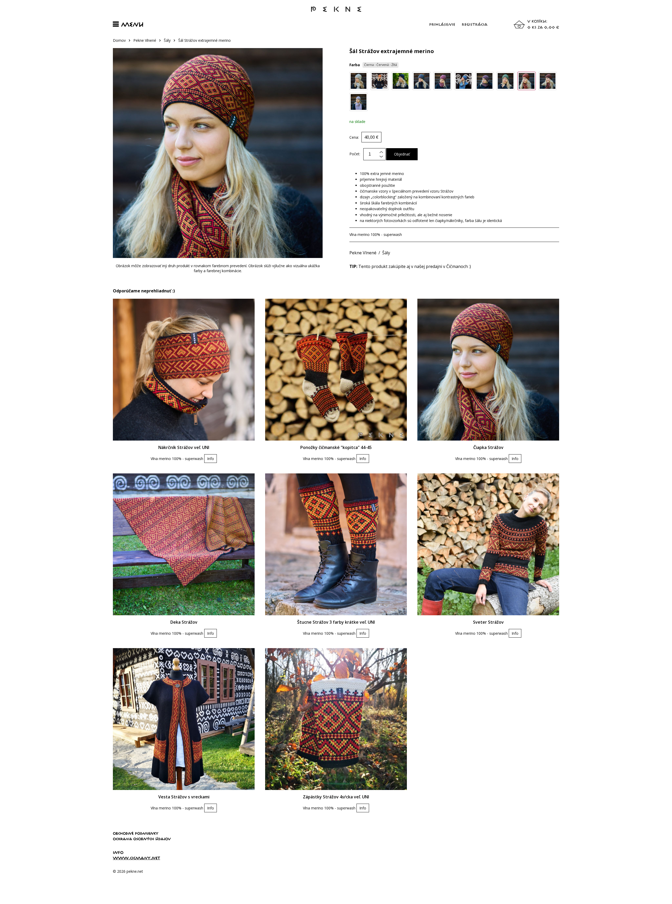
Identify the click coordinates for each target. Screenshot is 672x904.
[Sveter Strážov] (488, 544)
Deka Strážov (183, 622)
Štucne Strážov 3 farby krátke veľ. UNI (336, 622)
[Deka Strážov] (184, 544)
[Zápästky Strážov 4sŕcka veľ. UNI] (336, 719)
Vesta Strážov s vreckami (183, 797)
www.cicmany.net (136, 858)
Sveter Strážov (488, 622)
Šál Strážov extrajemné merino (204, 40)
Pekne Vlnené (144, 40)
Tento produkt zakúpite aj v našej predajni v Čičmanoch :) (410, 266)
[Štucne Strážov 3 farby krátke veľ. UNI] (336, 544)
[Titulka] (336, 11)
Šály (167, 40)
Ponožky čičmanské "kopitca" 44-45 (336, 447)
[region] (336, 43)
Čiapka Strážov (488, 447)
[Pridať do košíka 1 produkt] (381, 158)
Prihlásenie (442, 24)
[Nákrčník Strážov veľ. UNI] (184, 370)
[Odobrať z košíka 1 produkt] (381, 152)
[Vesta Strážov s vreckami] (184, 719)
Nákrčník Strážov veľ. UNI (183, 447)
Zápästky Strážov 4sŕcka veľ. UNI (336, 797)
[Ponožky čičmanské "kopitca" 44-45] (336, 370)
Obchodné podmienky (135, 833)
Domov (119, 40)
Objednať (402, 154)
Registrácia (474, 24)
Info (210, 458)
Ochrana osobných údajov (142, 839)
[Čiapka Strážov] (488, 370)
